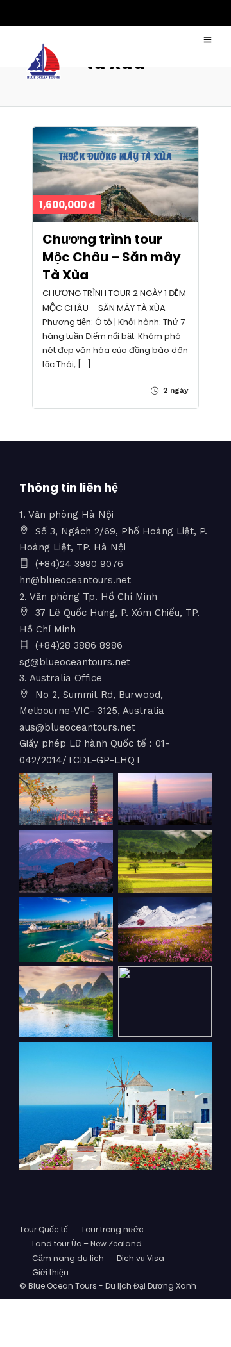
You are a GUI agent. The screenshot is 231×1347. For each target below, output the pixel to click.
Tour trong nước (112, 1229)
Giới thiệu (50, 1272)
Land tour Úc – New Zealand (87, 1243)
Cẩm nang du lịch (68, 1258)
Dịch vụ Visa (140, 1258)
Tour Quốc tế (43, 1229)
